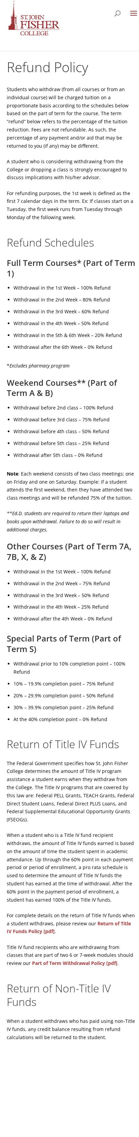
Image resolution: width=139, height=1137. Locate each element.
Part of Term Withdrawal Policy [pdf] (74, 963)
